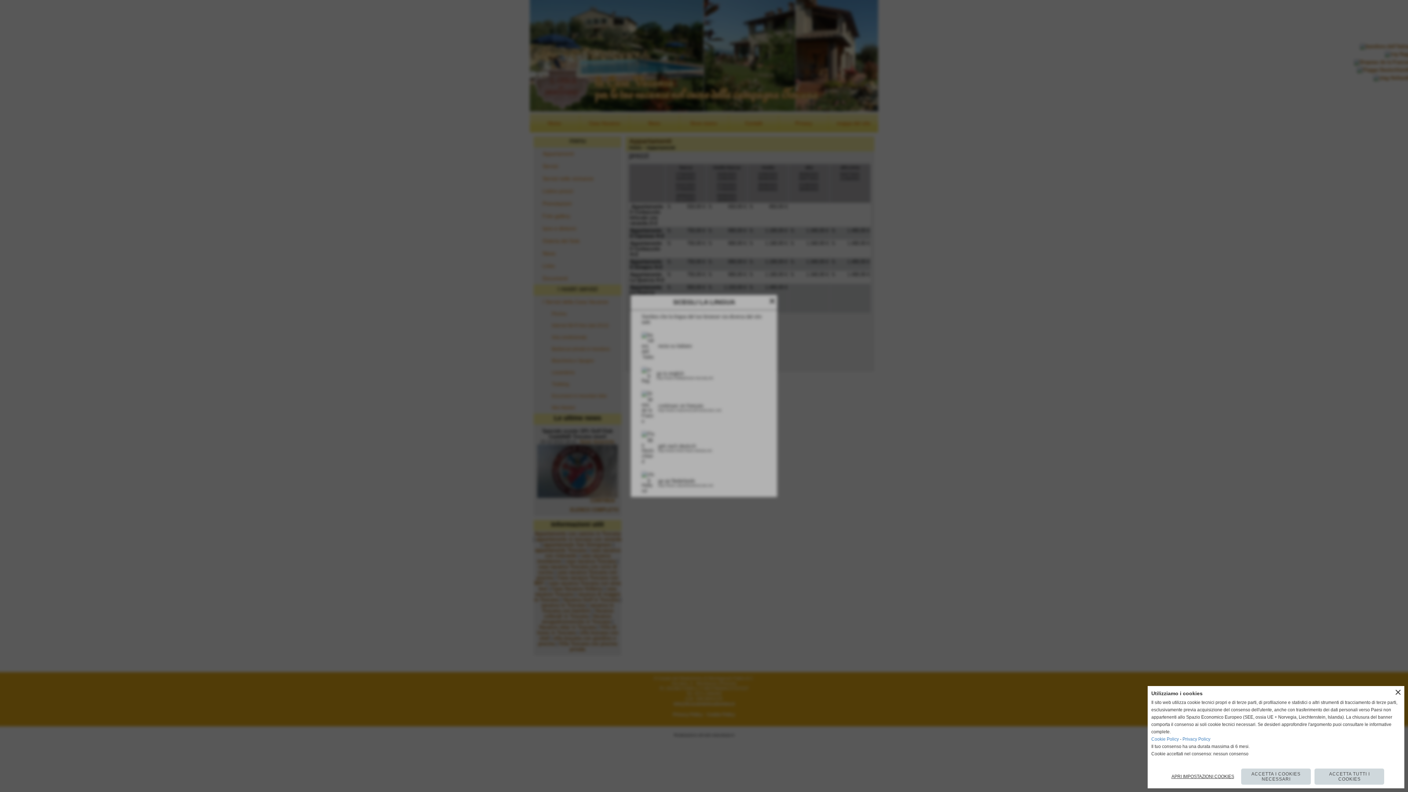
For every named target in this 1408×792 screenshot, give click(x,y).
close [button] (1398, 692)
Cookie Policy (1165, 739)
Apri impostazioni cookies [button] (1203, 776)
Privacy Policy (1196, 739)
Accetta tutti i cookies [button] (1349, 776)
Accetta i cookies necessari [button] (1276, 776)
